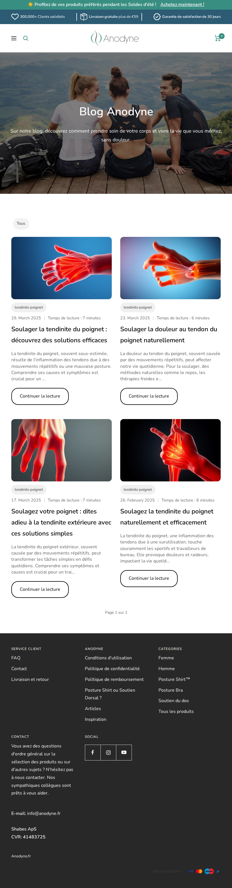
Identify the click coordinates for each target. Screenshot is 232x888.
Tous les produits (176, 711)
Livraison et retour (30, 679)
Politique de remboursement (114, 679)
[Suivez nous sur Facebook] (92, 752)
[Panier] (218, 38)
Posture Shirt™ (174, 679)
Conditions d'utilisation (108, 658)
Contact (19, 669)
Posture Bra (170, 690)
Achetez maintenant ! (182, 4)
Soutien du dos (173, 701)
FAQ (15, 658)
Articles (93, 709)
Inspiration (95, 719)
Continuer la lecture (40, 396)
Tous (21, 223)
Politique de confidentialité (112, 669)
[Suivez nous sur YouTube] (124, 752)
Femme (166, 658)
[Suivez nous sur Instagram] (108, 752)
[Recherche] (25, 38)
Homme (166, 669)
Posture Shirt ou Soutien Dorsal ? (110, 694)
